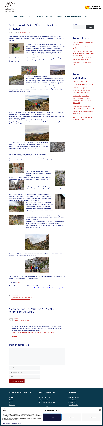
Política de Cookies (6, 423)
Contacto (86, 16)
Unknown (75, 82)
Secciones (49, 16)
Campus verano (43, 400)
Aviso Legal (18, 423)
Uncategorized (14, 295)
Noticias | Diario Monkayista (73, 16)
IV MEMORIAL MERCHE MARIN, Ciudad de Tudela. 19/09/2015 (82, 90)
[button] (100, 410)
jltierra (16, 318)
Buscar (75, 24)
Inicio (15, 16)
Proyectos (59, 16)
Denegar (71, 417)
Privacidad (13, 423)
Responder (14, 336)
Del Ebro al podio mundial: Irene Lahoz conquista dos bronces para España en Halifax (83, 53)
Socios (30, 16)
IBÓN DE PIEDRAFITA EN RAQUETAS (20, 299)
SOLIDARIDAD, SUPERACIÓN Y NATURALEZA (22, 297)
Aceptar (52, 417)
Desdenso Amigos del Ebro (81, 96)
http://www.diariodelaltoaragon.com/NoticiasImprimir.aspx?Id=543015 (33, 332)
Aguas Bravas (72, 400)
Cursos (39, 16)
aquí (18, 282)
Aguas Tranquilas (73, 405)
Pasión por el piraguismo (80, 88)
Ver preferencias (91, 417)
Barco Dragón (72, 402)
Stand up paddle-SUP (74, 397)
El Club (22, 16)
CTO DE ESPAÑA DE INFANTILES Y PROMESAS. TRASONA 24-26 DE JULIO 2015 (83, 101)
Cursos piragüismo (44, 397)
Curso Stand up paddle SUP (46, 402)
